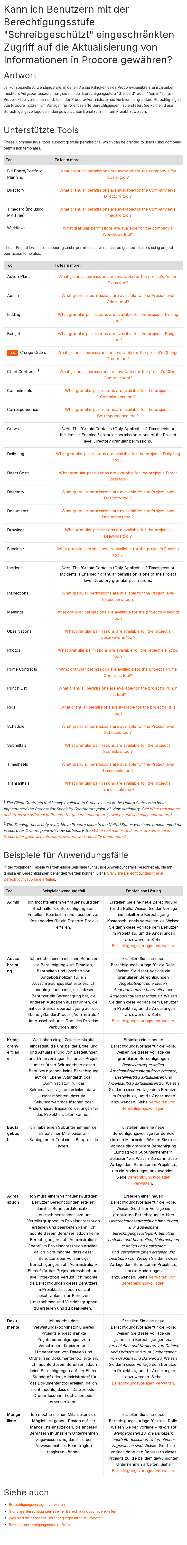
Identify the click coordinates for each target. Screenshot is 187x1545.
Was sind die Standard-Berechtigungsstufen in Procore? (56, 1518)
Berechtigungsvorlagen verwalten (143, 945)
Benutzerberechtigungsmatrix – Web (39, 1524)
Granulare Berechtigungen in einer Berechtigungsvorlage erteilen (62, 1511)
